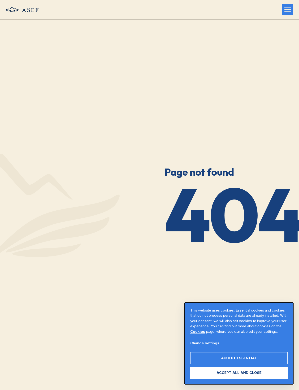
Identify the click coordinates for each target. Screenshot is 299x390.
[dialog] (239, 344)
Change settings (204, 343)
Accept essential (239, 358)
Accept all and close (239, 372)
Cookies (197, 331)
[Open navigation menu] (287, 9)
